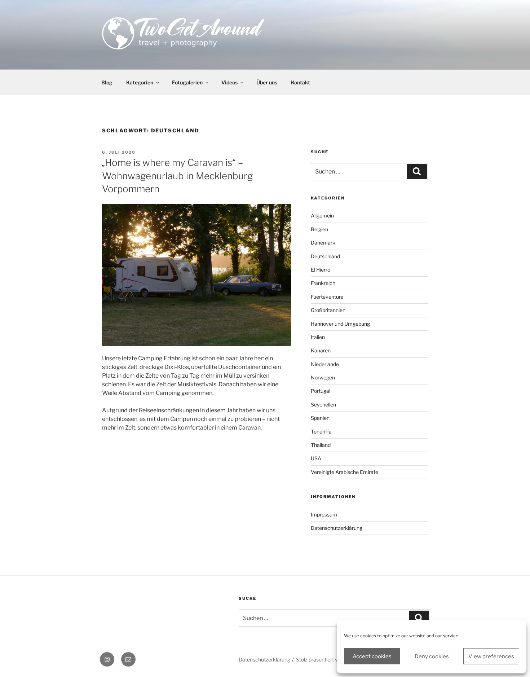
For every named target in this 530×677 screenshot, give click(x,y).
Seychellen (323, 404)
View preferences (491, 656)
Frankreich (323, 283)
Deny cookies (432, 656)
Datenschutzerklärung (336, 528)
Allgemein (322, 215)
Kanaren (321, 350)
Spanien (320, 418)
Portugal (320, 391)
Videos (229, 82)
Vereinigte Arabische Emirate (344, 472)
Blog (106, 82)
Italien (318, 337)
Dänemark (323, 242)
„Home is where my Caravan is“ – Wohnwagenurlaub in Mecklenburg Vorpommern (177, 175)
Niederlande (325, 364)
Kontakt (300, 82)
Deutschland (325, 256)
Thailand (321, 445)
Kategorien (139, 82)
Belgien (319, 229)
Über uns (266, 82)
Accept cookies (372, 656)
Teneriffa (321, 431)
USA (316, 458)
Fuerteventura (327, 297)
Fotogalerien (187, 82)
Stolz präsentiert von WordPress (333, 659)
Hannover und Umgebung (340, 324)
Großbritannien (328, 310)
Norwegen (323, 377)
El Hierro (320, 270)
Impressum (324, 514)
